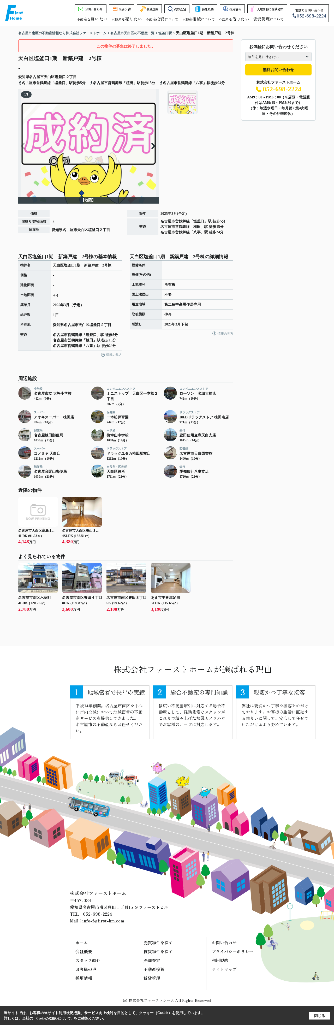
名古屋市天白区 (42, 77)
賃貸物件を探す (158, 951)
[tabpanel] (199, 102)
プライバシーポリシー (232, 951)
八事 (197, 232)
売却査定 (180, 9)
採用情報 (235, 9)
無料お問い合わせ (278, 70)
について (268, 19)
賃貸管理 (152, 978)
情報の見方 (114, 355)
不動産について (162, 19)
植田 (197, 227)
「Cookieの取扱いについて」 (53, 1018)
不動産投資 (154, 969)
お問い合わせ (94, 9)
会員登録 (152, 9)
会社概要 (207, 9)
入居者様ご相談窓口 (270, 9)
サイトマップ (224, 969)
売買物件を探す (158, 942)
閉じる (319, 1016)
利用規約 (220, 960)
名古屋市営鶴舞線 (175, 221)
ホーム (81, 942)
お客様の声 (85, 969)
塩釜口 (60, 77)
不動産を (92, 19)
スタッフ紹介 (87, 960)
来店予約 (124, 9)
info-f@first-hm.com (103, 920)
